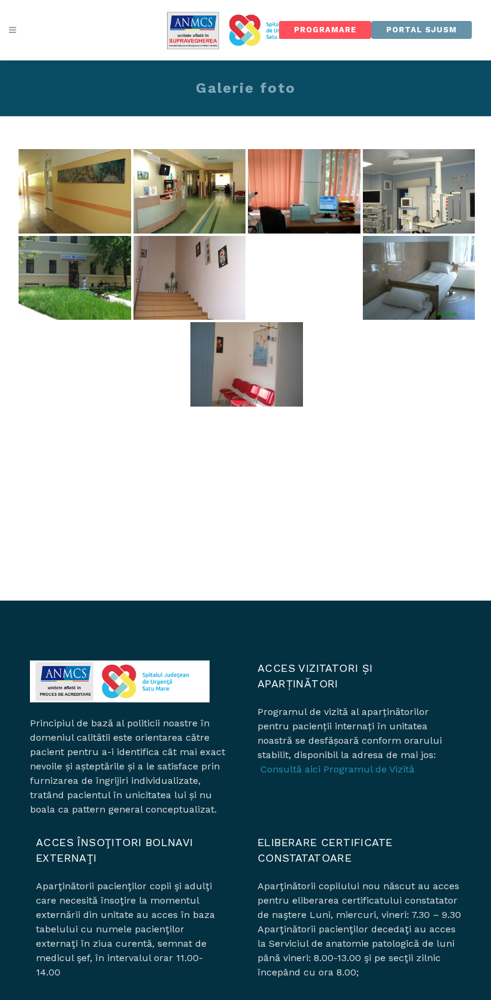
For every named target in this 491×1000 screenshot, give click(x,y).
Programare (325, 29)
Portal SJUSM (421, 29)
